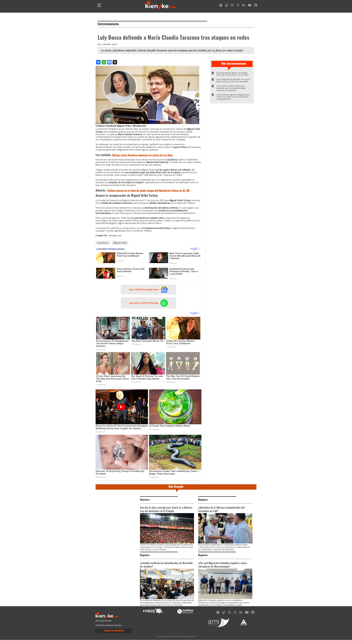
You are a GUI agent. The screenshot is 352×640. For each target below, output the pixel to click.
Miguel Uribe (120, 242)
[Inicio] (160, 5)
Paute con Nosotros (114, 631)
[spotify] (220, 6)
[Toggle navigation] (99, 5)
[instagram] (232, 6)
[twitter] (237, 6)
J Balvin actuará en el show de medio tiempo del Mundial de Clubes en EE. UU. (148, 190)
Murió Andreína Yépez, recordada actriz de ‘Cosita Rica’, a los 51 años (232, 74)
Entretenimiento (108, 24)
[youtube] (249, 6)
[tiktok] (226, 6)
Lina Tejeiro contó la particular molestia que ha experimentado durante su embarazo (231, 88)
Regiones (203, 500)
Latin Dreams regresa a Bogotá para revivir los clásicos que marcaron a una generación (233, 96)
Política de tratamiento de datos (109, 625)
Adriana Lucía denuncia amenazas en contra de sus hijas (142, 155)
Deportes (145, 500)
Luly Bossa (102, 242)
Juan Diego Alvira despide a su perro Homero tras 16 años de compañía (233, 80)
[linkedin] (243, 6)
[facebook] (255, 6)
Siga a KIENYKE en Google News (144, 289)
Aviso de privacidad (103, 621)
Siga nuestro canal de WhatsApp (144, 303)
